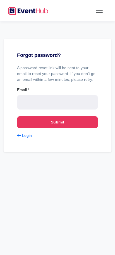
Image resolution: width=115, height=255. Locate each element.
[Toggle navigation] (99, 10)
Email (23, 90)
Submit (57, 122)
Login (26, 135)
